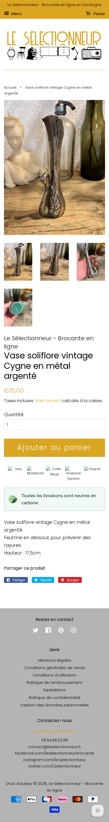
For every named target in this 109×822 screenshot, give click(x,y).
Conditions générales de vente (54, 667)
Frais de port (48, 401)
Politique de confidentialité (54, 697)
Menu (16, 13)
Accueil (10, 87)
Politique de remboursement (55, 682)
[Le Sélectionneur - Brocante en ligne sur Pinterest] (61, 631)
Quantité (14, 414)
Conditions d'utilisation (54, 675)
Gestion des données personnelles (54, 705)
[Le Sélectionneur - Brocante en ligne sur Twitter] (36, 631)
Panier (99, 13)
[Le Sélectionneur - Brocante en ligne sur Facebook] (48, 631)
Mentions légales (54, 660)
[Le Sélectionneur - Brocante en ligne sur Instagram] (73, 631)
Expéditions (55, 690)
